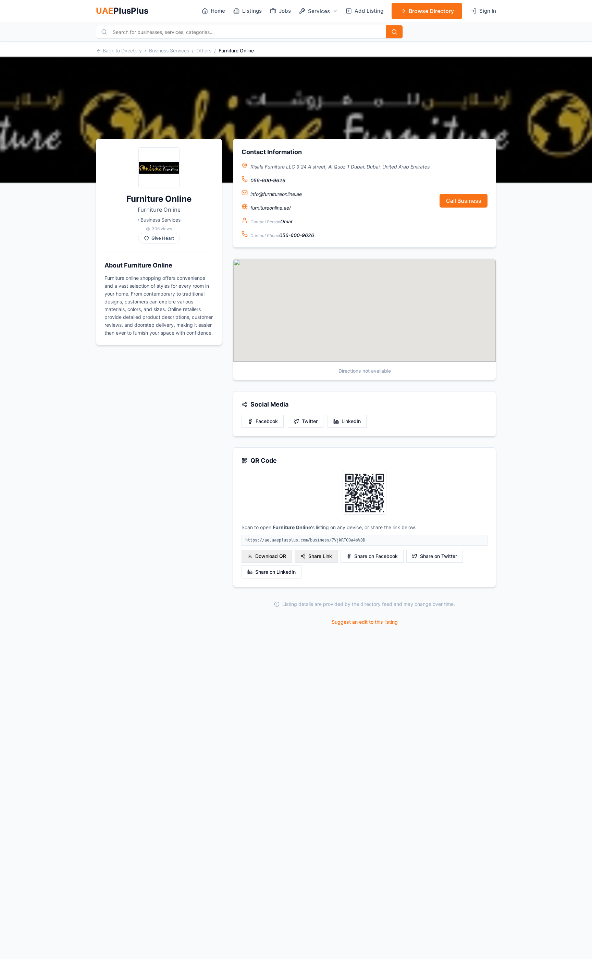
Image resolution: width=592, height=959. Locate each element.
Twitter (310, 421)
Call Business (463, 200)
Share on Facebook (376, 556)
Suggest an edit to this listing (365, 622)
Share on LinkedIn (275, 572)
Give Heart (162, 238)
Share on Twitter (438, 556)
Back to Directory (122, 50)
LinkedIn (351, 421)
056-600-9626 (267, 180)
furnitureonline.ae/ (270, 208)
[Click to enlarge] (364, 493)
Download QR (270, 556)
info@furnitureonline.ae (276, 194)
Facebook (267, 421)
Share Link (320, 556)
